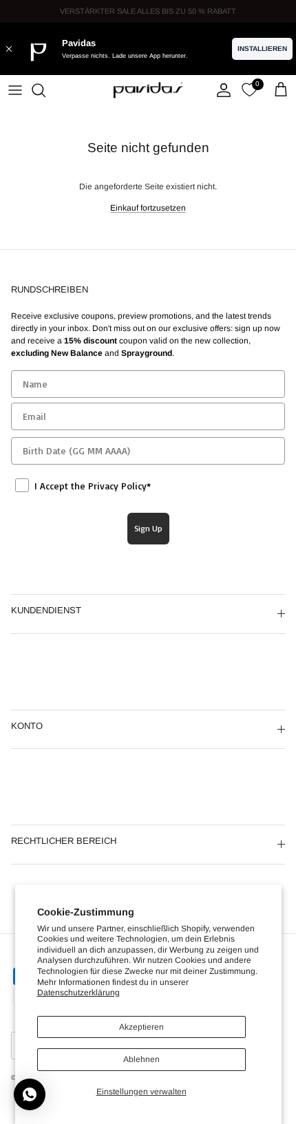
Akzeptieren (141, 1027)
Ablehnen (141, 1059)
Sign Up (148, 528)
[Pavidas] (148, 90)
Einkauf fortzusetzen (148, 208)
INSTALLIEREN (262, 48)
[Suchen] (45, 90)
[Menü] (15, 90)
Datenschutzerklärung (78, 992)
